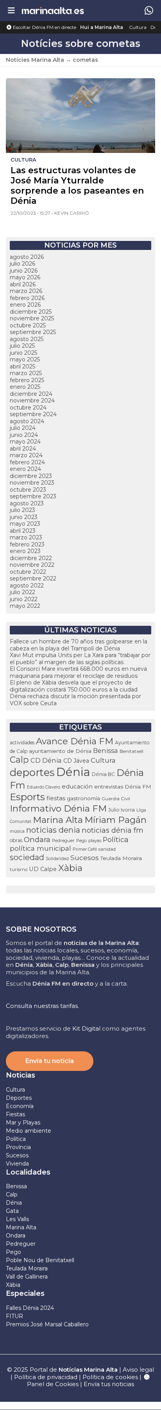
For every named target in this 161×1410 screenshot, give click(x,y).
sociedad (27, 857)
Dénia (73, 772)
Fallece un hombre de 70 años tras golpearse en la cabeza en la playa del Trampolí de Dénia (78, 645)
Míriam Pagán (115, 819)
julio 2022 (22, 592)
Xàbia (70, 867)
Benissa (105, 750)
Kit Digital (86, 1028)
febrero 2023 (27, 544)
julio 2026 (22, 263)
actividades (22, 742)
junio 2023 (24, 517)
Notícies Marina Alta (35, 59)
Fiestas (15, 1114)
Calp (19, 759)
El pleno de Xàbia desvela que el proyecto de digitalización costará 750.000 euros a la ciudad (74, 686)
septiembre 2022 (33, 578)
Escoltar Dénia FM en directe (44, 27)
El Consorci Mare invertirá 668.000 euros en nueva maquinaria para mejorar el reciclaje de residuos (78, 672)
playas (94, 840)
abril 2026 (23, 284)
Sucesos (84, 857)
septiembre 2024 (33, 414)
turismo (18, 869)
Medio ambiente (28, 1130)
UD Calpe (43, 869)
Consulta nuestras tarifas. (42, 1005)
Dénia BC (103, 774)
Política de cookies (110, 1377)
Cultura (138, 27)
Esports (27, 797)
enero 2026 (25, 304)
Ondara (37, 839)
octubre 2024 (28, 407)
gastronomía (83, 798)
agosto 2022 (27, 585)
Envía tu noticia (49, 1061)
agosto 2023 (27, 503)
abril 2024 (23, 448)
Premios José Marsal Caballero (47, 1324)
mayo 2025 (25, 359)
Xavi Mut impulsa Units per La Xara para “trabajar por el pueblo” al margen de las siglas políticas (80, 659)
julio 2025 (22, 345)
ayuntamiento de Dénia (60, 751)
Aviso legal (138, 1369)
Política (116, 839)
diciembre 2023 (31, 476)
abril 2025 (22, 366)
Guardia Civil (116, 798)
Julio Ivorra (121, 810)
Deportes (19, 1097)
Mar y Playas (23, 1122)
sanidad (107, 849)
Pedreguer (63, 840)
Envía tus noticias (109, 1384)
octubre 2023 (28, 489)
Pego (81, 840)
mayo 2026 (25, 277)
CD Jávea (76, 760)
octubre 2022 (28, 571)
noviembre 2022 (32, 564)
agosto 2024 (27, 421)
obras (16, 840)
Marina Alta (58, 819)
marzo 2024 (26, 455)
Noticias (20, 1075)
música (17, 831)
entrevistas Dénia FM (122, 786)
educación (77, 786)
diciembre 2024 (31, 393)
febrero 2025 (27, 380)
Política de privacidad (46, 1377)
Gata (12, 1210)
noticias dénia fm (112, 830)
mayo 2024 (25, 441)
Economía (20, 1106)
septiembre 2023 (33, 496)
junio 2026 (24, 270)
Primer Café (85, 849)
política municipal (40, 848)
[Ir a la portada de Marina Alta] (52, 10)
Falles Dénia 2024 (30, 1307)
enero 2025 (25, 386)
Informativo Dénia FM (58, 808)
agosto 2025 (26, 339)
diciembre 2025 (31, 311)
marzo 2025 (26, 373)
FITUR (14, 1316)
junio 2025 (23, 352)
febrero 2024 (27, 462)
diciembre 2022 (31, 558)
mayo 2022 (25, 605)
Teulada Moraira (121, 858)
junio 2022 (24, 599)
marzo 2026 (26, 291)
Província (18, 1147)
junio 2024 (24, 434)
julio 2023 (22, 510)
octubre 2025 (28, 325)
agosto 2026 (27, 256)
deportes (32, 772)
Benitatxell (131, 751)
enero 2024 (25, 468)
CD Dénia (46, 760)
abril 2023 (23, 530)
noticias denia (53, 830)
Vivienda (17, 1163)
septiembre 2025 (33, 332)
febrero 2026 (27, 298)
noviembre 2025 (32, 318)
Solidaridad (57, 858)
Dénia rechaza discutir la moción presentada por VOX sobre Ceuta (75, 700)
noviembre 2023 (32, 482)
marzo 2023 (26, 537)
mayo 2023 (25, 523)
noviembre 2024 (32, 400)
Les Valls (17, 1219)
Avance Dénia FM (74, 741)
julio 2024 (23, 427)
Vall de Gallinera (27, 1276)
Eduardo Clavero (43, 787)
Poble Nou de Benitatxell (40, 1260)
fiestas (56, 798)
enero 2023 (25, 551)
